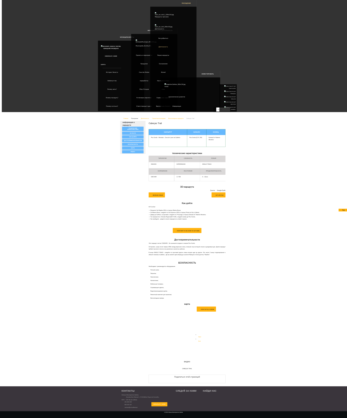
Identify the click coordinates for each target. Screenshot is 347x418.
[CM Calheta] (131, 413)
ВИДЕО (133, 151)
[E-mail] (224, 126)
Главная (125, 118)
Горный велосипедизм (158, 118)
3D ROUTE (133, 133)
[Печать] (222, 126)
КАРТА (133, 148)
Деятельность (145, 118)
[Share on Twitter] (188, 380)
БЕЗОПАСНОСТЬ (133, 144)
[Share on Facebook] (181, 380)
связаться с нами (159, 404)
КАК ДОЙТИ (133, 136)
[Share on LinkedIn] (192, 380)
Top (343, 210)
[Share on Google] (185, 380)
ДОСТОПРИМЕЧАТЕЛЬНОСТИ (133, 140)
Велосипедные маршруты (176, 118)
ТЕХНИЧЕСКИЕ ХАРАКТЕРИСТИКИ (132, 129)
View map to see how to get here (188, 230)
